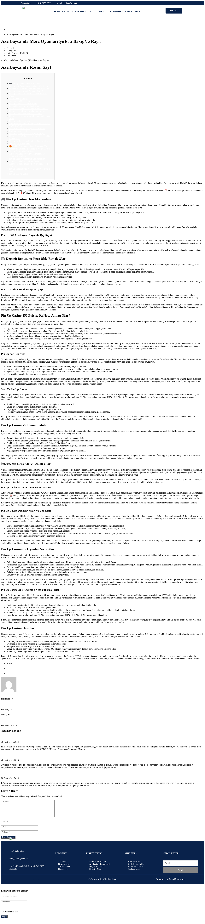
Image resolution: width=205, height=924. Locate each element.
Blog (9, 29)
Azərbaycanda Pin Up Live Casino (24, 161)
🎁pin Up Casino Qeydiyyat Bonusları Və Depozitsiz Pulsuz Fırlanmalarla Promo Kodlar (29, 147)
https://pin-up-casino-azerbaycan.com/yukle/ (144, 300)
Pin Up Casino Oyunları (19, 121)
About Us (67, 11)
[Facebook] (7, 666)
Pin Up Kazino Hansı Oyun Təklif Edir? (27, 128)
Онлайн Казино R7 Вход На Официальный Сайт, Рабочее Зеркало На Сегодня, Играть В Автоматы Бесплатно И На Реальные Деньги (56, 773)
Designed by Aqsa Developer (170, 879)
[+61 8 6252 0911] (11, 845)
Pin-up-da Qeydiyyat (18, 98)
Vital (18, 48)
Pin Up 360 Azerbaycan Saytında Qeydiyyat (28, 86)
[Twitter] (7, 671)
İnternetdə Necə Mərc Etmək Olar (24, 106)
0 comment (21, 55)
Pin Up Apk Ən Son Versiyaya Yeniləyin (27, 133)
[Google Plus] (7, 668)
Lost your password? (10, 906)
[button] (81, 11)
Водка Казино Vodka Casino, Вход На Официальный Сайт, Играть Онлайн (31, 755)
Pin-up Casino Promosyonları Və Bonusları (28, 111)
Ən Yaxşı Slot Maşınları (19, 143)
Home (57, 11)
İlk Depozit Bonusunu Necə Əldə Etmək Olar (29, 88)
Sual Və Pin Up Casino (19, 101)
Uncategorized (13, 32)
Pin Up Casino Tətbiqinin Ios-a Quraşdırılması (29, 141)
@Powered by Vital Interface (102, 879)
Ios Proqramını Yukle (18, 131)
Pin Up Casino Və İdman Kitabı (23, 103)
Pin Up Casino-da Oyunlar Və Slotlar (25, 113)
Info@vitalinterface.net (67, 3)
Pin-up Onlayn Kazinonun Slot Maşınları (27, 159)
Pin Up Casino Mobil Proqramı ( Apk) (26, 91)
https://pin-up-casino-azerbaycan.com (65, 245)
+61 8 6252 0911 (43, 3)
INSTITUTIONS (96, 11)
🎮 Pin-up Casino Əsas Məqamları (24, 83)
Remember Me (11, 911)
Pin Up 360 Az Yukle (18, 174)
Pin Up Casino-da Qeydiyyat (22, 151)
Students (80, 11)
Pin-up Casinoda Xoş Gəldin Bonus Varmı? (28, 108)
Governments (115, 11)
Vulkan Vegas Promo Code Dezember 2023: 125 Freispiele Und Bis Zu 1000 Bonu (33, 704)
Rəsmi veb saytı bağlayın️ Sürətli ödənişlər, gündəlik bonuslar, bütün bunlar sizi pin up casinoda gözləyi (41, 720)
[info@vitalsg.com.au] (11, 853)
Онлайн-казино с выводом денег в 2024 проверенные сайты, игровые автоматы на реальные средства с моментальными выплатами (55, 736)
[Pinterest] (7, 673)
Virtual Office (132, 11)
